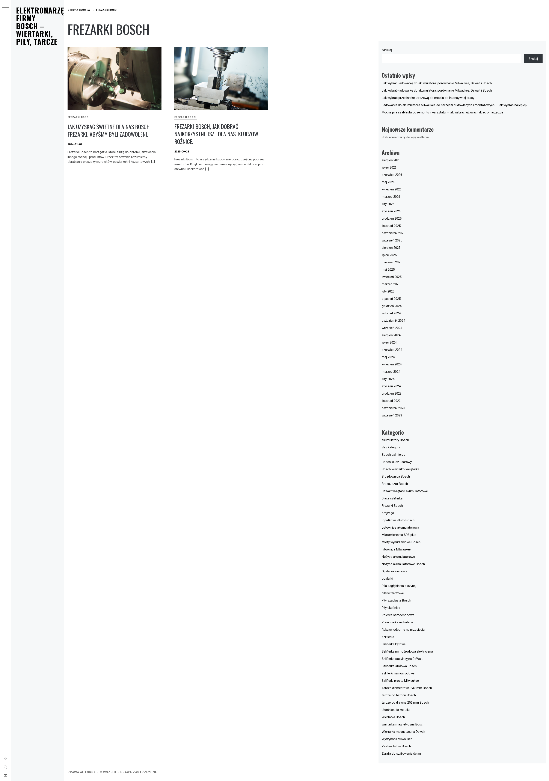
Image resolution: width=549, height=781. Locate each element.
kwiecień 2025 (391, 277)
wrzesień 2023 (392, 415)
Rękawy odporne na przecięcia (403, 630)
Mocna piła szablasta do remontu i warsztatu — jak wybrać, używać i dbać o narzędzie (442, 112)
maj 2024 (388, 357)
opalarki (387, 578)
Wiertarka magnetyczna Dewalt (403, 732)
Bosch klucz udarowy (397, 462)
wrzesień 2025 (392, 240)
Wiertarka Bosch (393, 717)
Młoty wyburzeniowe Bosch (401, 542)
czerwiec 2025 (392, 262)
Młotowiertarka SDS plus (399, 535)
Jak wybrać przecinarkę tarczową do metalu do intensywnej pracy (428, 98)
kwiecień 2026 (391, 189)
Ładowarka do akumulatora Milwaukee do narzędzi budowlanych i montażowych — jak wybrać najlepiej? (454, 105)
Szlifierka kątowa (394, 644)
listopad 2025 (391, 226)
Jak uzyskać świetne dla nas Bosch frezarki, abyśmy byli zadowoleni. (109, 130)
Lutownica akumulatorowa (400, 527)
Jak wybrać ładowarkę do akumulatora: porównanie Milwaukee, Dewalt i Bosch (437, 83)
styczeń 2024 (391, 386)
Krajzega (388, 513)
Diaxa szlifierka (392, 498)
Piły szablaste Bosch (396, 600)
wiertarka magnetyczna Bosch (403, 724)
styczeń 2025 (391, 299)
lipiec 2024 (389, 342)
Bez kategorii (391, 447)
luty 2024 (388, 379)
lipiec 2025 (389, 255)
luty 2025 (388, 291)
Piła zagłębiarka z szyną (399, 586)
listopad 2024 (391, 313)
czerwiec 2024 (392, 350)
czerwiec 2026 (392, 175)
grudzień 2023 (391, 393)
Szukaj (387, 50)
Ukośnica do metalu (396, 710)
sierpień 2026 (391, 160)
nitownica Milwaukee (396, 549)
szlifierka (388, 637)
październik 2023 (393, 408)
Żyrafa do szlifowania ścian (401, 753)
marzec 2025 (391, 284)
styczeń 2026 (391, 211)
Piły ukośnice (391, 608)
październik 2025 (393, 233)
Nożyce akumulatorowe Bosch (403, 564)
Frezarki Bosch (79, 117)
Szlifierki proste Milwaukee (400, 681)
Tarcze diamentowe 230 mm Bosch (407, 688)
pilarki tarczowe (393, 593)
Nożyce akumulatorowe (398, 557)
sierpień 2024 (391, 335)
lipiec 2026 (389, 167)
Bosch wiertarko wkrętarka (400, 469)
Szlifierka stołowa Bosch (399, 666)
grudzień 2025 (391, 218)
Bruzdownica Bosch (396, 476)
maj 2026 (388, 182)
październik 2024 (393, 321)
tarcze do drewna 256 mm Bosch (405, 702)
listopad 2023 (391, 401)
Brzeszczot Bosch (395, 484)
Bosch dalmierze (393, 455)
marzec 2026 (391, 197)
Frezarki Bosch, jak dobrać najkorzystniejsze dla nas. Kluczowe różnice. (217, 133)
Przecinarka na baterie (397, 622)
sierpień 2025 (391, 248)
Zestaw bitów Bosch (396, 746)
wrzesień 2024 (392, 328)
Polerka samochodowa (398, 615)
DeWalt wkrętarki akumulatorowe (405, 491)
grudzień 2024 (391, 306)
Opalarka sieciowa (394, 571)
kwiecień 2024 (391, 364)
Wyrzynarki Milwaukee (397, 739)
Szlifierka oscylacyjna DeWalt (402, 659)
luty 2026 (388, 204)
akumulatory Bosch (395, 440)
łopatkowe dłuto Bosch (398, 520)
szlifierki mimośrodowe (398, 673)
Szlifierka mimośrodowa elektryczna (407, 651)
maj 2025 (388, 269)
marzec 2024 (391, 372)
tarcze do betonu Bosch (399, 695)
